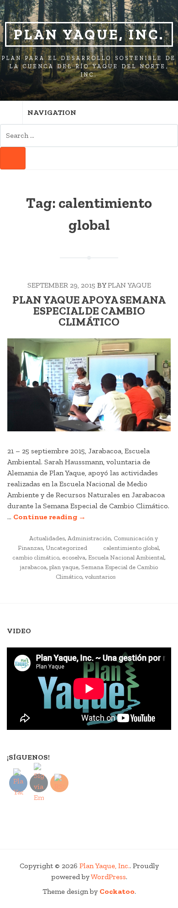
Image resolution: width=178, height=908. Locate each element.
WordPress (108, 876)
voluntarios (100, 577)
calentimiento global (131, 548)
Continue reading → (49, 516)
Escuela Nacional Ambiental (126, 557)
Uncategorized (66, 548)
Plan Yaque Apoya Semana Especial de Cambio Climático (89, 310)
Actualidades (47, 538)
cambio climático (35, 557)
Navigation (51, 112)
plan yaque (64, 567)
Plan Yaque (129, 285)
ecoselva (73, 557)
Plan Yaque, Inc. (89, 34)
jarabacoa (33, 567)
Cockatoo (117, 891)
